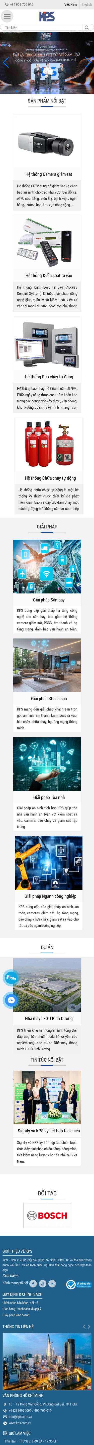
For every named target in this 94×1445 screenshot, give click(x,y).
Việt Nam (70, 4)
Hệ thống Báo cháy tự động (49, 377)
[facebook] (33, 1282)
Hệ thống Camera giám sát (49, 174)
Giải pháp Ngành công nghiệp (50, 896)
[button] (7, 16)
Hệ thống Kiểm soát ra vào (49, 275)
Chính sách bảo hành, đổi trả (20, 1302)
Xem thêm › (11, 1275)
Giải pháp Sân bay (49, 600)
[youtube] (43, 1282)
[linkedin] (52, 1282)
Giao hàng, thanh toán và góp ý (22, 1308)
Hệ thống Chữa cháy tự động (50, 478)
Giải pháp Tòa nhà (49, 797)
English (87, 4)
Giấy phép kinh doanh (16, 1315)
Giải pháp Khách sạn (49, 698)
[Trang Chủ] (47, 22)
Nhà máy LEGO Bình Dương (49, 1018)
